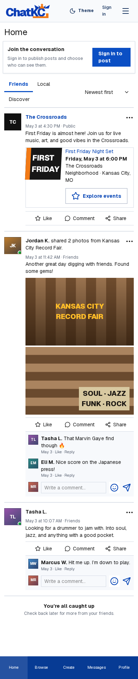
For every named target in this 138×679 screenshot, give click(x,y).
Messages (96, 667)
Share (119, 218)
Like (47, 218)
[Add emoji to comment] (114, 487)
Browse (41, 667)
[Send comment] (126, 487)
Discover (19, 99)
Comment (83, 218)
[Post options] (129, 117)
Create (69, 667)
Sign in (106, 10)
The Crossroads (46, 117)
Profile (124, 667)
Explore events (102, 195)
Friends (18, 84)
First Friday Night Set (89, 151)
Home (14, 667)
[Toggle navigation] (126, 11)
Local (44, 84)
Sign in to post (110, 57)
